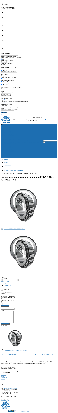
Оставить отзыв (4, 305)
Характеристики (8, 285)
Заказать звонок (32, 122)
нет (7, 59)
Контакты (3, 381)
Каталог (6, 162)
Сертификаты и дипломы (5, 137)
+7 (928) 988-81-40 (37, 118)
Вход (2, 114)
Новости (3, 140)
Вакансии (3, 139)
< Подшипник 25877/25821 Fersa (9, 355)
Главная (6, 159)
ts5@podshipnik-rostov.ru (10, 388)
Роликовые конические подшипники (13, 170)
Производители (5, 135)
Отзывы (6, 286)
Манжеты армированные (12, 133)
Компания (3, 375)
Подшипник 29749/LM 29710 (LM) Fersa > (46, 355)
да (3, 59)
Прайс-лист (4, 377)
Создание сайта (25, 411)
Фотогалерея (4, 142)
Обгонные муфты (11, 130)
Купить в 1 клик (5, 281)
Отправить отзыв (5, 323)
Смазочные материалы (12, 141)
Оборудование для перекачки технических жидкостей (12, 137)
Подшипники (12, 128)
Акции (2, 380)
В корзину (3, 283)
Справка (3, 379)
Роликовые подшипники (10, 167)
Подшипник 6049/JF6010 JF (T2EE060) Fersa (15, 350)
